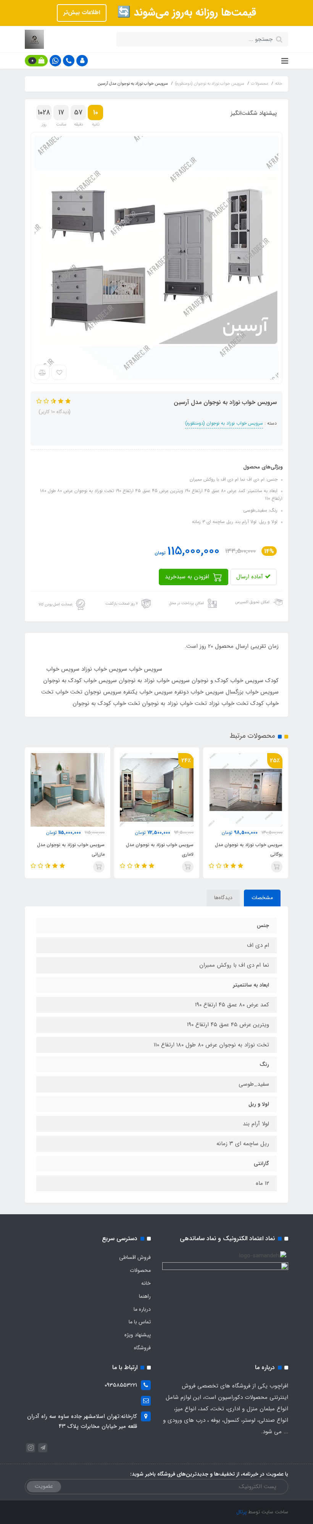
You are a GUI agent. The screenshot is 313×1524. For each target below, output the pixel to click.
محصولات (140, 1270)
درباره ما (142, 1309)
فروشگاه (142, 1348)
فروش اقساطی (135, 1257)
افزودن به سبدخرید (188, 576)
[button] (82, 60)
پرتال (241, 1512)
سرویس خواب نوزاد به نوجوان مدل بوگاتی (248, 849)
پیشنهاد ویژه (137, 1335)
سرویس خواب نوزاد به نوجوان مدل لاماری (160, 849)
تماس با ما (140, 1322)
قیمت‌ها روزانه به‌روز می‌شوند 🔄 (185, 12)
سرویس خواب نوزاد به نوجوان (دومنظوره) (224, 423)
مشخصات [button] (262, 897)
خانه (146, 1283)
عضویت (44, 1486)
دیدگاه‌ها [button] (223, 897)
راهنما (145, 1296)
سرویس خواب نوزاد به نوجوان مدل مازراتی (70, 849)
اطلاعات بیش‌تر (81, 12)
